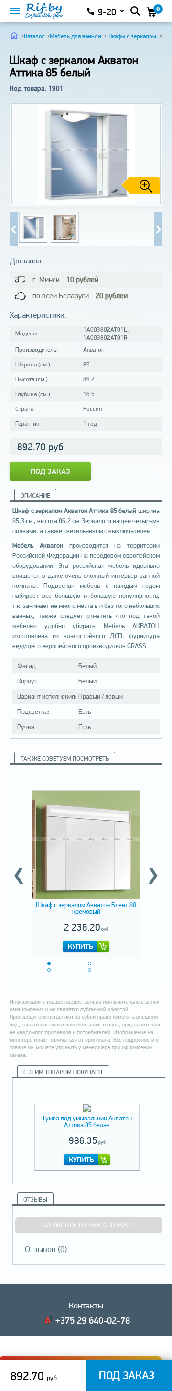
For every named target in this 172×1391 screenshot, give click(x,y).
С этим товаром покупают (63, 1072)
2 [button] (89, 963)
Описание (35, 495)
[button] (151, 154)
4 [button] (89, 970)
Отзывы (35, 1199)
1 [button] (49, 963)
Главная (14, 35)
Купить (80, 946)
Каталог (34, 36)
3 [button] (49, 970)
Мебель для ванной (75, 36)
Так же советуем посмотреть (65, 758)
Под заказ (50, 471)
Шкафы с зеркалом (131, 36)
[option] (86, 872)
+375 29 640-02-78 (92, 1320)
